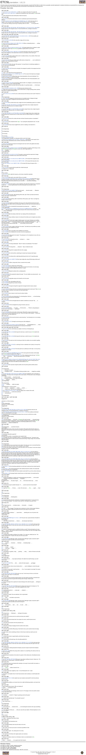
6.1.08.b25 (7, 304)
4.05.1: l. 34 (7, 468)
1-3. (2, 60)
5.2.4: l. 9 (29, 451)
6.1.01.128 (7, 51)
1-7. (2, 477)
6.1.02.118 (10, 40)
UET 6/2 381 (7, 538)
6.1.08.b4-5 (7, 285)
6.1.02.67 (6, 121)
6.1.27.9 (6, 364)
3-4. (2, 73)
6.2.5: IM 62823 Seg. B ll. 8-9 (16, 352)
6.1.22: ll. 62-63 (8, 139)
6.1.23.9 (19, 51)
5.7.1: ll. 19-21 (29, 524)
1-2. (2, 27)
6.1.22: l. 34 (20, 47)
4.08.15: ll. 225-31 (14, 524)
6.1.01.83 (7, 43)
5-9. (2, 206)
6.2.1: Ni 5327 (8, 563)
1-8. (2, 220)
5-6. (2, 76)
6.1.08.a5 (6, 281)
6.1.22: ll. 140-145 (34, 27)
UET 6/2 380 (7, 600)
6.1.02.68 (6, 124)
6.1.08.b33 (7, 317)
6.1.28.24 (12, 147)
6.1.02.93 (7, 137)
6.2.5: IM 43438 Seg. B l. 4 (10, 517)
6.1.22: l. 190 (15, 390)
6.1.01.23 (19, 411)
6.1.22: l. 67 (14, 139)
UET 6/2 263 (7, 642)
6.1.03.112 (7, 178)
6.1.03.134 (7, 183)
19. (2, 391)
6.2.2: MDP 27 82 (13, 259)
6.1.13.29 (12, 324)
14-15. (3, 385)
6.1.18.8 (6, 340)
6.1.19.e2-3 (16, 324)
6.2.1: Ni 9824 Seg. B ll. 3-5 (28, 208)
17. (2, 389)
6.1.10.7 (10, 321)
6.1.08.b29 (7, 312)
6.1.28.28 (30, 178)
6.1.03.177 (7, 190)
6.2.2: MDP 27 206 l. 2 (16, 163)
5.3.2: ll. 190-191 (21, 524)
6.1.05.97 (6, 249)
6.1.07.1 (10, 73)
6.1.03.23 (7, 21)
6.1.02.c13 (13, 158)
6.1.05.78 (7, 235)
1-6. (2, 484)
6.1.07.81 (11, 137)
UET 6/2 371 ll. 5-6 (9, 678)
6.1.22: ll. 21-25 (24, 178)
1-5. (2, 183)
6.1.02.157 (7, 154)
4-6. (2, 23)
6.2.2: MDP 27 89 (13, 190)
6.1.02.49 (7, 118)
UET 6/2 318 (13, 573)
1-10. (3, 419)
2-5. (2, 445)
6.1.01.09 (17, 409)
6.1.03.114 (12, 178)
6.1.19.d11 (13, 344)
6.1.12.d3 (7, 328)
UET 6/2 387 (7, 344)
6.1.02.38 (7, 102)
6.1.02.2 (6, 82)
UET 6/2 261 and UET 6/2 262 (10, 411)
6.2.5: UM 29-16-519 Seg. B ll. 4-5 (23, 359)
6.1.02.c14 (13, 160)
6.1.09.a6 (6, 321)
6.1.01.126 (7, 47)
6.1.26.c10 (11, 82)
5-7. (2, 98)
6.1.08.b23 (7, 296)
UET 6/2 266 (7, 524)
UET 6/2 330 (7, 331)
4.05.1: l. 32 (7, 473)
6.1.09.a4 (6, 390)
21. (2, 394)
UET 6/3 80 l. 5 (8, 163)
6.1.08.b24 (7, 300)
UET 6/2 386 (7, 348)
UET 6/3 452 (13, 104)
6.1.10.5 (10, 390)
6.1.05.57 (7, 226)
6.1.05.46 (6, 217)
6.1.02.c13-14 (13, 373)
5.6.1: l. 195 (19, 139)
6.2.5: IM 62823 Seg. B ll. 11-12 (15, 355)
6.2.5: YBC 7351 (33, 359)
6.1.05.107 (7, 262)
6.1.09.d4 (8, 208)
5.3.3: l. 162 (7, 650)
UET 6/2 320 (7, 27)
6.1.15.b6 (12, 331)
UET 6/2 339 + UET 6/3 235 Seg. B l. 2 (19, 27)
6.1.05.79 (7, 239)
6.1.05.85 (7, 246)
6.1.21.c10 (7, 352)
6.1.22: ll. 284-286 (13, 21)
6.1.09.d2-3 (7, 324)
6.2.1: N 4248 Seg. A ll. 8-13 (16, 208)
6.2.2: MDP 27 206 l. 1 (20, 158)
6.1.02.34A (10, 88)
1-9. (2, 425)
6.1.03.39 (6, 167)
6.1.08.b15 (6, 293)
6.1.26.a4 (14, 359)
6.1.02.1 (6, 73)
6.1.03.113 (6, 177)
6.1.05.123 (7, 274)
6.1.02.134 (7, 143)
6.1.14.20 (12, 154)
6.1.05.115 (7, 265)
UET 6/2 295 (13, 586)
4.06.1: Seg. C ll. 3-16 (22, 451)
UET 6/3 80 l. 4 (8, 158)
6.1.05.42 (7, 202)
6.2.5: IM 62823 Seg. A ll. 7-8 (23, 21)
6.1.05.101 (6, 256)
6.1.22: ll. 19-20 (17, 178)
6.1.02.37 (7, 93)
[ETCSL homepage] (82, 3)
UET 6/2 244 (7, 373)
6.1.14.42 (12, 47)
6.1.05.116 (7, 266)
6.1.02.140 (7, 206)
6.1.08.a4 (7, 278)
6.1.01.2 (5, 13)
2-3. (2, 21)
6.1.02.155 (7, 147)
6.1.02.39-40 (21, 113)
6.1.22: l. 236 (16, 88)
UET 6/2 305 (7, 336)
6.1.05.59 (6, 230)
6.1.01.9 (28, 27)
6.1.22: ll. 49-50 (8, 359)
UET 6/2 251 (7, 458)
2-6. (2, 178)
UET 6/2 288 (7, 470)
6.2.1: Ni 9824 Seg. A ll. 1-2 (18, 73)
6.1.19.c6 (16, 47)
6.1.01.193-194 (8, 68)
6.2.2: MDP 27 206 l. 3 (20, 160)
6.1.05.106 (7, 259)
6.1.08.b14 (7, 289)
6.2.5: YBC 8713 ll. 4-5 (18, 43)
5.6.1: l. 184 (18, 517)
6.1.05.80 (6, 240)
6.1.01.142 (7, 55)
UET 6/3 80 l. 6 (8, 160)
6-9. (2, 447)
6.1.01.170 (7, 64)
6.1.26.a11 (11, 43)
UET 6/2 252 (7, 451)
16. (2, 387)
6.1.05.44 (6, 213)
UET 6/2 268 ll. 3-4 (9, 109)
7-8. (2, 78)
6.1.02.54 (7, 98)
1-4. (2, 51)
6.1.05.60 (6, 231)
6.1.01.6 (5, 18)
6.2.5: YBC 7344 (14, 451)
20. (2, 393)
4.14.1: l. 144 (24, 411)
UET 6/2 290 (7, 104)
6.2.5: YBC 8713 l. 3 (12, 13)
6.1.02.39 (18, 104)
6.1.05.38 (7, 194)
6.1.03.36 (7, 355)
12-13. (3, 384)
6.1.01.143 (7, 60)
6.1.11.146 (11, 93)
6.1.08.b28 (7, 307)
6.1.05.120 (6, 271)
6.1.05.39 (7, 198)
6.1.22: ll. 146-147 (13, 51)
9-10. (3, 379)
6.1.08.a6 (6, 282)
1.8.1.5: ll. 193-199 (18, 147)
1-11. (3, 402)
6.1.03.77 (6, 174)
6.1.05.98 (7, 253)
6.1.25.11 (16, 154)
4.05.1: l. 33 (7, 466)
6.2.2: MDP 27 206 (20, 373)
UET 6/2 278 (7, 573)
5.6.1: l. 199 (24, 139)
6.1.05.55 (7, 220)
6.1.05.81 (7, 243)
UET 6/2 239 (7, 31)
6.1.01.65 (6, 40)
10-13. (3, 208)
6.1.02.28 (6, 88)
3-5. (2, 266)
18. (2, 390)
